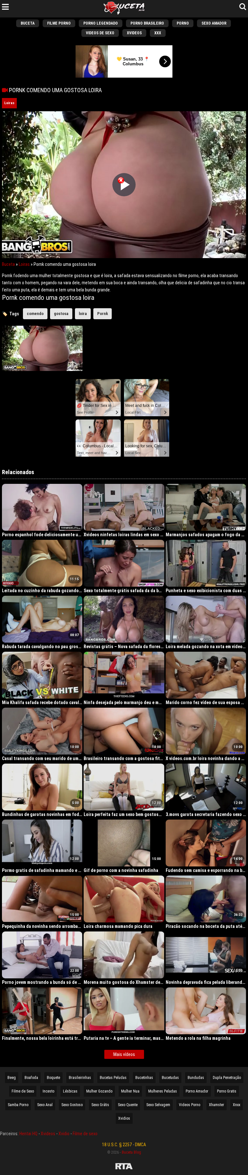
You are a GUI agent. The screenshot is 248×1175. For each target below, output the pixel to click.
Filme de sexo (85, 1133)
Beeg (11, 1077)
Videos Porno (189, 1105)
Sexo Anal (45, 1105)
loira (83, 313)
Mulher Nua (130, 1091)
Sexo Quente (128, 1105)
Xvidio (63, 1133)
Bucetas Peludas (113, 1077)
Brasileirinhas (80, 1077)
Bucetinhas (144, 1077)
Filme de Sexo (23, 1091)
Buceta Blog (131, 1152)
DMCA (140, 1144)
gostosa (61, 313)
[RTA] (124, 1167)
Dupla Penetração (227, 1077)
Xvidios (124, 1118)
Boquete (53, 1077)
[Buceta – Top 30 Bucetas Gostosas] (124, 9)
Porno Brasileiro (147, 23)
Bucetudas (170, 1077)
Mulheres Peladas (162, 1091)
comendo (35, 313)
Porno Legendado (100, 23)
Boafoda (31, 1077)
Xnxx (236, 1105)
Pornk (102, 313)
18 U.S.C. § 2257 (117, 1144)
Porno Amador (197, 1091)
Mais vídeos (124, 1054)
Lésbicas (70, 1091)
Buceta (28, 23)
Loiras (9, 103)
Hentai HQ (28, 1133)
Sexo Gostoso (72, 1105)
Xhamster (216, 1105)
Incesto (48, 1091)
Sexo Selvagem (158, 1105)
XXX (157, 33)
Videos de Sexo (100, 33)
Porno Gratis (226, 1091)
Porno (183, 23)
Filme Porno (59, 23)
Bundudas (196, 1077)
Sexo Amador (214, 23)
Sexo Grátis (100, 1105)
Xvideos (134, 33)
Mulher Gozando (99, 1091)
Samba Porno (18, 1105)
